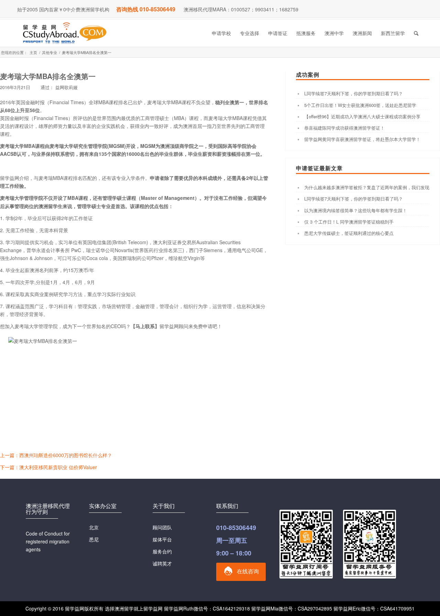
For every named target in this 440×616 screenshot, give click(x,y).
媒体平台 (162, 539)
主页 (33, 52)
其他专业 (49, 52)
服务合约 (162, 551)
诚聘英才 (162, 563)
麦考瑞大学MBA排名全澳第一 (48, 76)
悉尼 (94, 539)
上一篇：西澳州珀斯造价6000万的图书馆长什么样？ (56, 455)
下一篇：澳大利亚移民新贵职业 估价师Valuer (48, 467)
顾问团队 (162, 527)
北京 (94, 527)
